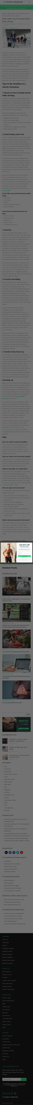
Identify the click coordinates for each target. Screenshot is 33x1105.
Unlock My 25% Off (24, 556)
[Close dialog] (31, 543)
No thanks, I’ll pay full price (24, 557)
